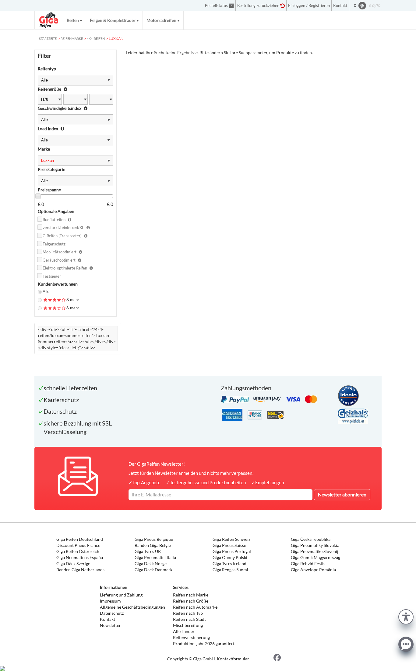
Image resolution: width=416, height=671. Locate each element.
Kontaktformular (233, 658)
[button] (406, 616)
